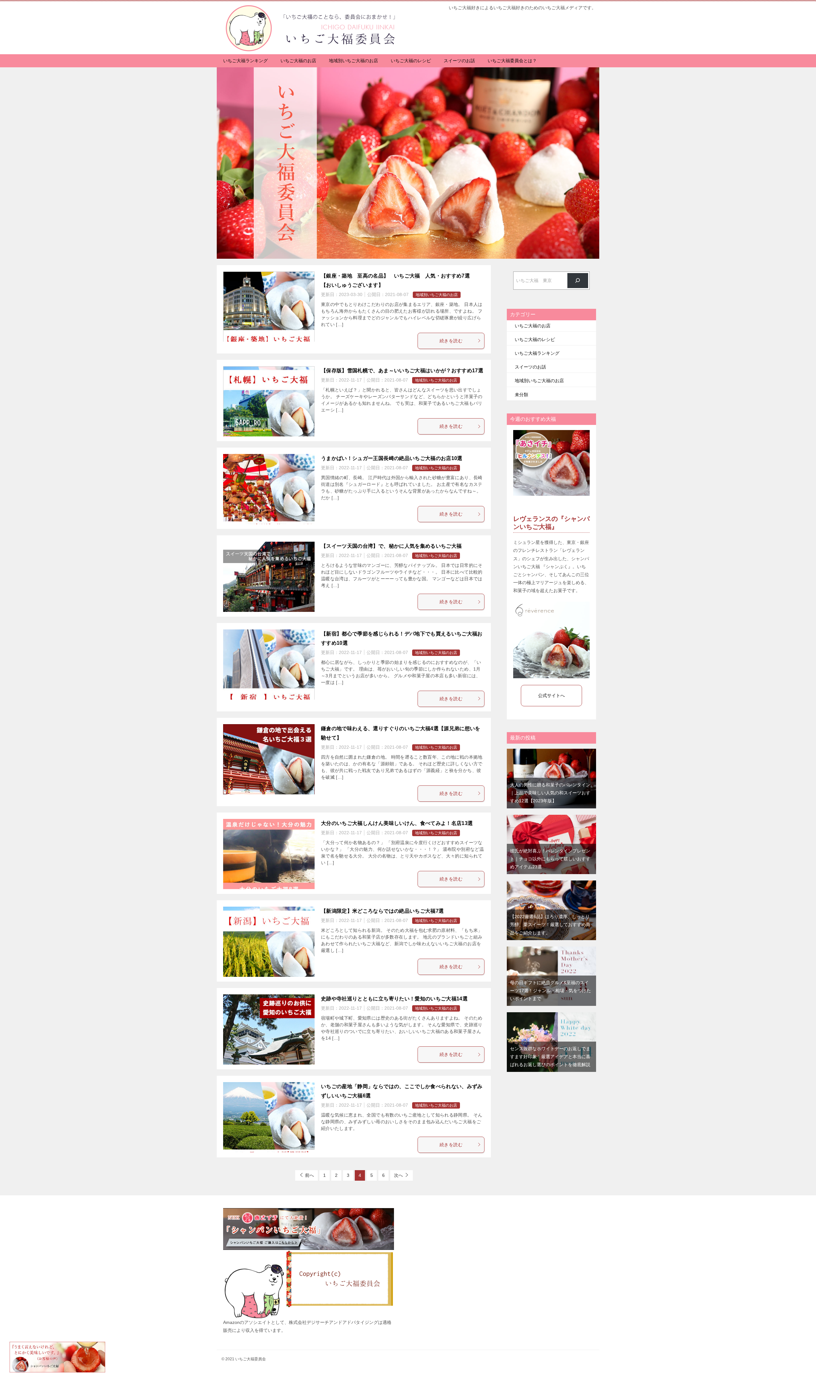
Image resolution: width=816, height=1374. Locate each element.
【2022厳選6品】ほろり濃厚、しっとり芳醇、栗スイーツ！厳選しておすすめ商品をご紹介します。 (550, 924)
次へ (398, 1175)
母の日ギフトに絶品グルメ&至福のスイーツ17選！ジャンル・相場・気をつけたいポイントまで (550, 990)
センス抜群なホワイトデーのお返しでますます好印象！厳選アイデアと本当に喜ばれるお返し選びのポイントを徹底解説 (550, 1056)
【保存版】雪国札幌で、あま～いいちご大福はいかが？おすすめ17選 (402, 370)
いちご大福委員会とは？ (512, 60)
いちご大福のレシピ (411, 60)
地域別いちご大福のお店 (353, 60)
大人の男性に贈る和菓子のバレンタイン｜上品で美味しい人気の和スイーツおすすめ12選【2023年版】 (550, 792)
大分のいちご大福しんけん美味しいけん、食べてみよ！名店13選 (397, 823)
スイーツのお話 (459, 60)
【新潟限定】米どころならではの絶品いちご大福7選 (382, 911)
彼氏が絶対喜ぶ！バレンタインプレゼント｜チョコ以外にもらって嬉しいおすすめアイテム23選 (550, 858)
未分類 (521, 394)
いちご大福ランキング (245, 60)
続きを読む (451, 340)
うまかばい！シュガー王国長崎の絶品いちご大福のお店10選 (392, 458)
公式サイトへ (551, 695)
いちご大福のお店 (298, 60)
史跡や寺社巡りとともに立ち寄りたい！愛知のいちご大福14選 (394, 998)
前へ (309, 1175)
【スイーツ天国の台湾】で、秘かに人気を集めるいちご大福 (391, 546)
